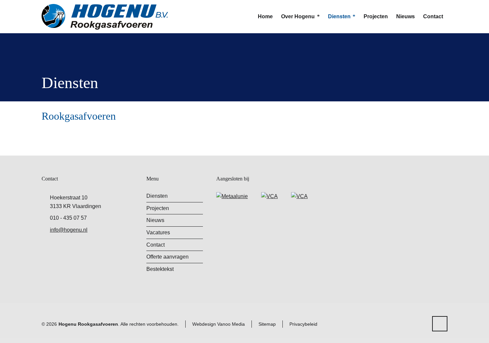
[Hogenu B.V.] (105, 16)
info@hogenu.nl (68, 230)
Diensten (157, 196)
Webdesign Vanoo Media (218, 324)
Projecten (157, 208)
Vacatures (158, 232)
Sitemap (267, 324)
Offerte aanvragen (167, 257)
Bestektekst (160, 269)
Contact (155, 245)
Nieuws (155, 220)
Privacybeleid (303, 324)
